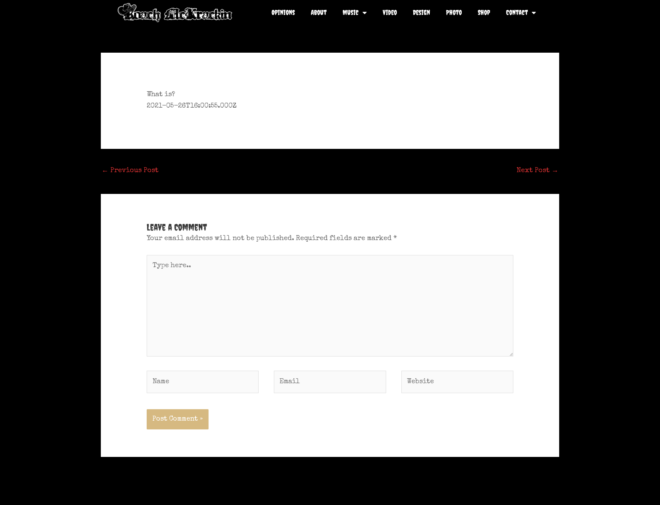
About (319, 12)
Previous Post (130, 170)
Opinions (283, 12)
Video (390, 12)
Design (421, 12)
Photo (454, 12)
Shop (484, 12)
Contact (517, 12)
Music (351, 12)
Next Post (537, 170)
